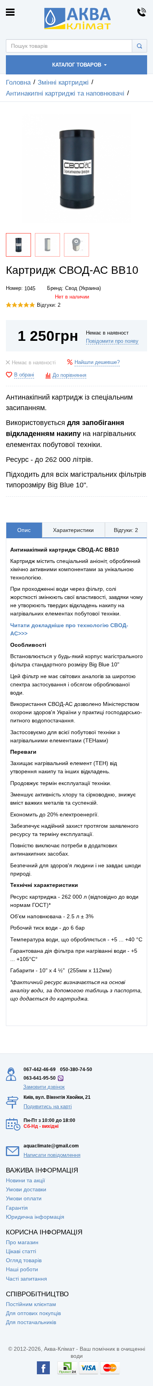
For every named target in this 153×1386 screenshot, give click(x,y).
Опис (24, 530)
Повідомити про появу (112, 341)
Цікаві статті (21, 1251)
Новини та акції (25, 1180)
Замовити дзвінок (44, 1087)
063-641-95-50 (40, 1078)
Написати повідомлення (52, 1155)
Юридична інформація (35, 1217)
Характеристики (73, 530)
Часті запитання (26, 1279)
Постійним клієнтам (31, 1304)
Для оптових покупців (33, 1313)
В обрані (24, 375)
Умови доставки (26, 1189)
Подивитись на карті (48, 1106)
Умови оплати (24, 1198)
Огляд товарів (24, 1260)
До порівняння (69, 375)
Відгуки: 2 (48, 305)
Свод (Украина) (83, 288)
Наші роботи (22, 1269)
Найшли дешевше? (97, 362)
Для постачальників (31, 1322)
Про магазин (22, 1242)
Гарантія (17, 1208)
